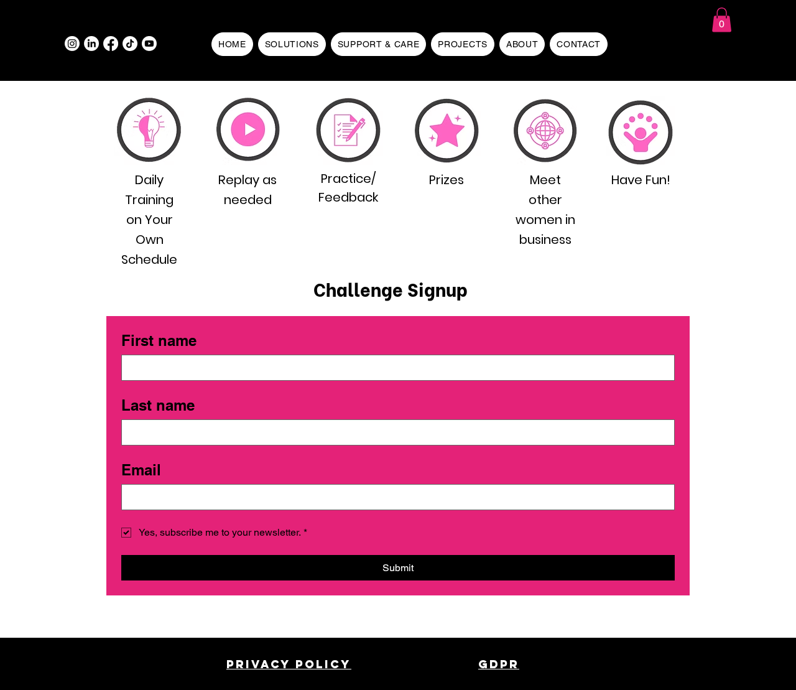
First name (159, 340)
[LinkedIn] (91, 43)
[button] (721, 19)
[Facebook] (110, 43)
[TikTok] (130, 43)
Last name (158, 405)
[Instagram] (72, 43)
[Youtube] (149, 43)
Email (141, 469)
